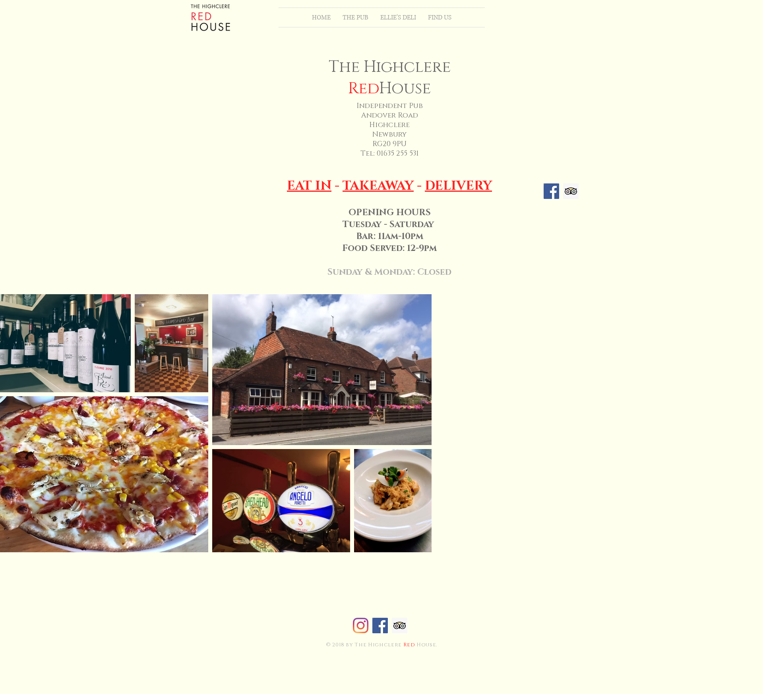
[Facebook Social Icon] (551, 191)
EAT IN (309, 186)
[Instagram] (360, 625)
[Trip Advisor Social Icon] (571, 191)
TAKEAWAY (378, 186)
